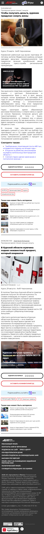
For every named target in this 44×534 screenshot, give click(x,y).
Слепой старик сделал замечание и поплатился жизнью (19, 158)
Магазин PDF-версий (11, 458)
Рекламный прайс (10, 444)
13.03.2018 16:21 (6, 8)
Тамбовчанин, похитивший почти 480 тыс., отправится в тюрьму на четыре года (22, 147)
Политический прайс (11, 466)
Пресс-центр (25, 450)
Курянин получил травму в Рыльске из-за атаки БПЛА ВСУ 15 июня (21, 355)
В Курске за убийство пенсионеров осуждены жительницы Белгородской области (19, 153)
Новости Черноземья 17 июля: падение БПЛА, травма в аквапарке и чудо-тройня (24, 428)
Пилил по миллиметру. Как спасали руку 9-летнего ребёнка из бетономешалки (24, 408)
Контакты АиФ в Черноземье (14, 447)
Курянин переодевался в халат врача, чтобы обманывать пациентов (24, 229)
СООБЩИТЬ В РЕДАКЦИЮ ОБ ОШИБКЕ (17, 469)
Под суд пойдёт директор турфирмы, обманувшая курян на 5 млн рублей (22, 223)
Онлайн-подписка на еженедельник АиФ (20, 455)
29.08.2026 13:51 (6, 241)
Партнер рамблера (30, 524)
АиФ (18, 285)
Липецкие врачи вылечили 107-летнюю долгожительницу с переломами (22, 415)
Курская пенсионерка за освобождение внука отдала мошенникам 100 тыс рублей (24, 210)
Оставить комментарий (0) (22, 175)
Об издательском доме (12, 452)
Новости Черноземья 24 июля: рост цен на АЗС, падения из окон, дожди (25, 421)
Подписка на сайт (10, 450)
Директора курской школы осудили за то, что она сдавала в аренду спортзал (24, 216)
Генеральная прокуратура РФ (12, 47)
